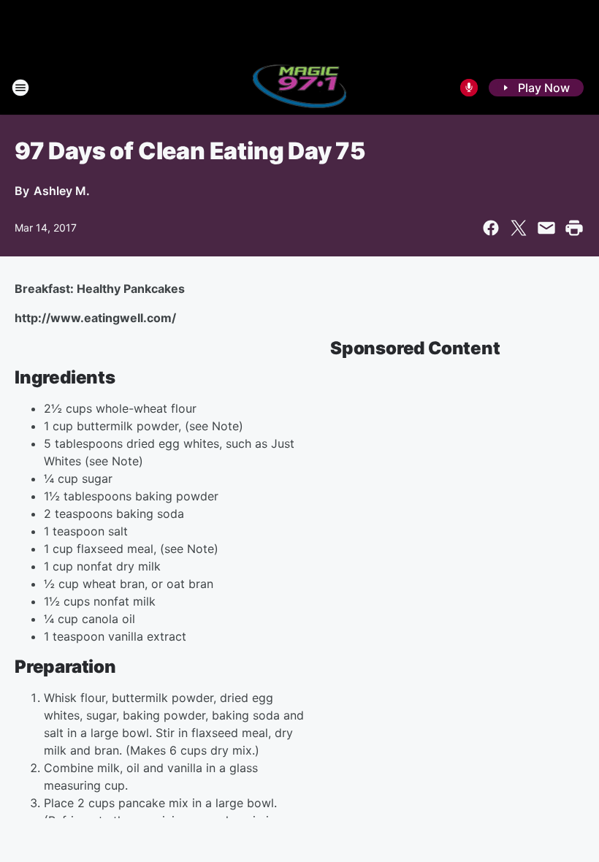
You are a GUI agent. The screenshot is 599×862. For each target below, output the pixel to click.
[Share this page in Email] (546, 228)
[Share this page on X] (518, 228)
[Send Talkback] (469, 87)
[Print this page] (574, 228)
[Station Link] (300, 87)
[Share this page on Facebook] (491, 228)
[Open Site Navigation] (20, 87)
